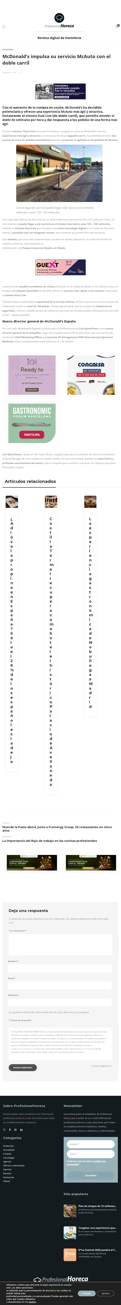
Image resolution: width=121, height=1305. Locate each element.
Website (13, 995)
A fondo (7, 1153)
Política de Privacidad (85, 1048)
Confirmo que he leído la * (86, 1163)
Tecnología (8, 1157)
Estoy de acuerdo (21, 1020)
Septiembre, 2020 (9, 72)
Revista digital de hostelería (59, 38)
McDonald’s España (29, 328)
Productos (8, 1145)
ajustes (32, 1302)
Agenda (7, 1161)
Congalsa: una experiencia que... (97, 1228)
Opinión (7, 1169)
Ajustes (105, 1293)
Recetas (7, 1173)
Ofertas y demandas (14, 1165)
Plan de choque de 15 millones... (97, 1206)
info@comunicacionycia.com (23, 1048)
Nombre (13, 961)
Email (11, 978)
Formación (8, 1177)
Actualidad (7, 49)
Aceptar (87, 1293)
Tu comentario (17, 930)
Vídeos (6, 1181)
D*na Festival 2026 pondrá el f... (97, 1250)
